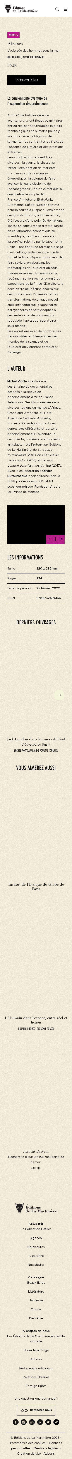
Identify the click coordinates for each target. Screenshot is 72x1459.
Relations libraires (36, 1377)
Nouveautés (36, 1247)
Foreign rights (36, 1386)
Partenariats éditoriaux (36, 1368)
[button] (50, 539)
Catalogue (36, 1277)
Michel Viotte (14, 57)
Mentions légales (46, 1448)
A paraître (36, 1255)
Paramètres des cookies (28, 1443)
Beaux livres (36, 1282)
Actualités (36, 1223)
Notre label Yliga (36, 1350)
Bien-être (36, 1318)
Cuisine (36, 1309)
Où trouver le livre (27, 80)
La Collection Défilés (36, 1229)
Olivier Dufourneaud (33, 57)
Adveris (49, 1453)
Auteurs (36, 1359)
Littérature (36, 1291)
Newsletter (36, 1264)
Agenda (36, 1238)
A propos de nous (36, 1331)
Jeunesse (36, 1300)
